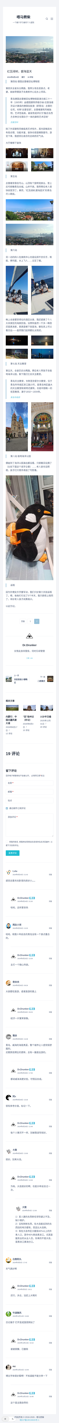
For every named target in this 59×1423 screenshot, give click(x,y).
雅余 (15, 1035)
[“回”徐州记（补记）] (29, 708)
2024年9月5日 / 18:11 (24, 1289)
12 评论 (9, 733)
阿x (14, 1096)
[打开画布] (52, 19)
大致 (15, 1150)
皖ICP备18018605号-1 (29, 1420)
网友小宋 (17, 925)
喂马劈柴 (23, 17)
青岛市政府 (15, 397)
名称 (10, 783)
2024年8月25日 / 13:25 (20, 928)
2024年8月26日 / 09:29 (25, 1012)
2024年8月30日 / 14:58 (25, 1180)
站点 (10, 800)
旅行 (23, 77)
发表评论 (13, 853)
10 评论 (26, 730)
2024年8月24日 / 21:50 (25, 901)
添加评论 (12, 817)
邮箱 (10, 792)
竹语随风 (17, 1313)
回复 (50, 874)
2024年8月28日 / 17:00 (25, 1073)
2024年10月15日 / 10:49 (21, 1370)
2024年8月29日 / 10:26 (20, 1100)
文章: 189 (29, 658)
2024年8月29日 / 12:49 (25, 1126)
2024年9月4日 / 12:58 (29, 1210)
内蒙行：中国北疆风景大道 (11, 720)
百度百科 (14, 122)
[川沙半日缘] (46, 708)
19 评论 (30, 77)
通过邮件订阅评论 (17, 808)
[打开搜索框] (47, 19)
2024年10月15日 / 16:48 (25, 1396)
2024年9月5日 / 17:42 (20, 1262)
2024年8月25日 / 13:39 (25, 958)
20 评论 (43, 727)
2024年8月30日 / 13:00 (20, 1153)
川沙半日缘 (45, 717)
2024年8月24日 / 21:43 (20, 874)
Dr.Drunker (23, 898)
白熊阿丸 (17, 1259)
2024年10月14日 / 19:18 (25, 1343)
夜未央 (16, 982)
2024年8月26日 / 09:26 (20, 985)
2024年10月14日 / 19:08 (21, 1316)
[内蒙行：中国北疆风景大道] (12, 708)
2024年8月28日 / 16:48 (20, 1039)
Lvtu (15, 871)
